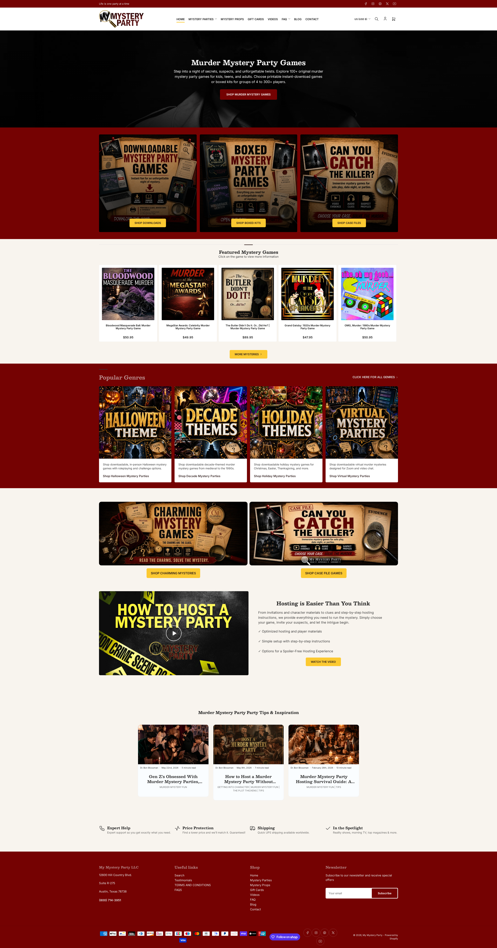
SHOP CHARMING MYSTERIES (173, 573)
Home (180, 19)
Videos (273, 19)
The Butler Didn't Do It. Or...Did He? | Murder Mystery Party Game (248, 327)
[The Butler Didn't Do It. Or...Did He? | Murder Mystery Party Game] (248, 294)
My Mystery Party (372, 935)
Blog (298, 19)
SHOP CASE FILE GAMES (323, 573)
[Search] (376, 19)
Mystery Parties (201, 19)
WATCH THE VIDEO (323, 661)
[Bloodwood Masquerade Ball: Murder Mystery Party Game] (128, 294)
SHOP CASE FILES (349, 222)
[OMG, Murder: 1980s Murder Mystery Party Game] (367, 294)
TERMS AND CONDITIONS (193, 885)
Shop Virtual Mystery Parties (349, 476)
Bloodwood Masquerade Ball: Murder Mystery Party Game (128, 327)
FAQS (178, 890)
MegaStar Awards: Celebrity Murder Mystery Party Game (188, 327)
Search (179, 875)
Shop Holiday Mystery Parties (275, 476)
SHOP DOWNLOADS (148, 222)
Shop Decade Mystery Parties (199, 476)
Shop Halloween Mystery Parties (126, 476)
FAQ (284, 19)
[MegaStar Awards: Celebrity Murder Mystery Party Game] (188, 294)
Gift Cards (256, 19)
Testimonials (183, 880)
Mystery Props (232, 19)
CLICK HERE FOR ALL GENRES (374, 377)
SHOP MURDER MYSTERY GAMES (248, 94)
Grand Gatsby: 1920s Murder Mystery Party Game (307, 327)
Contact (312, 19)
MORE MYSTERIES (247, 354)
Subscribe (384, 893)
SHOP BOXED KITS (248, 222)
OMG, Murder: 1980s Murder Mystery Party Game (367, 327)
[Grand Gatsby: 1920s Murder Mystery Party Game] (307, 294)
